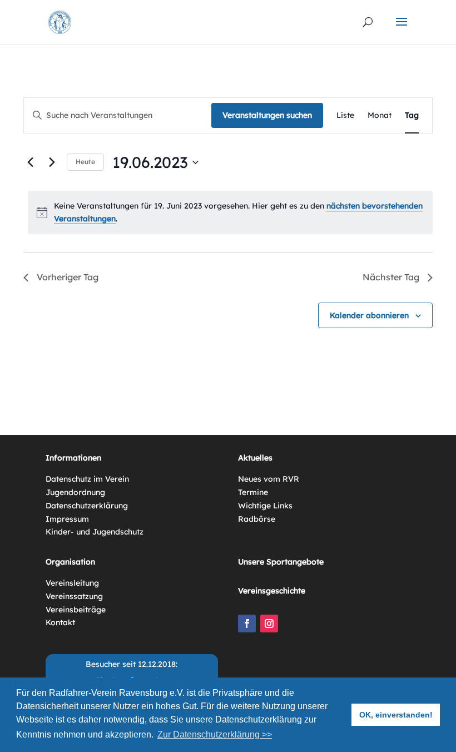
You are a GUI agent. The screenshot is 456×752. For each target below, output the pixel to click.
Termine (253, 492)
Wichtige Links (265, 506)
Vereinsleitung (72, 583)
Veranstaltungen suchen (267, 115)
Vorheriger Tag (67, 277)
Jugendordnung (75, 492)
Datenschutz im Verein (87, 479)
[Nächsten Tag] (51, 162)
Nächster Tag (391, 277)
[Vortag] (30, 162)
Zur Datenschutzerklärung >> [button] (214, 734)
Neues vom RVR (268, 479)
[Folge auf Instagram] (269, 623)
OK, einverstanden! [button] (396, 714)
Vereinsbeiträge (76, 610)
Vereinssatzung (74, 596)
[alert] (230, 212)
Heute (85, 161)
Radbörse (256, 519)
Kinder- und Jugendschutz (94, 532)
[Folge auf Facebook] (247, 623)
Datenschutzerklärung (87, 506)
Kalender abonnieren (369, 315)
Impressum (67, 519)
